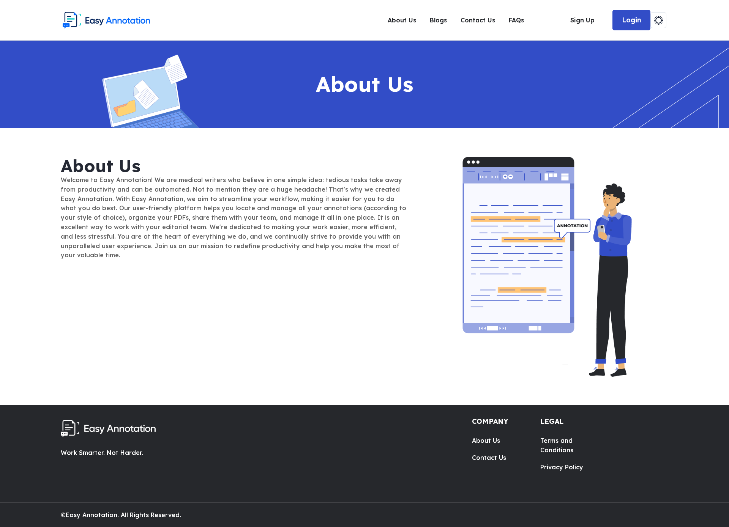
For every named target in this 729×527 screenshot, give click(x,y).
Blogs (438, 20)
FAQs (516, 20)
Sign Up (582, 20)
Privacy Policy (561, 467)
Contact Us (478, 20)
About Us (402, 20)
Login (631, 20)
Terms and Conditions (556, 445)
